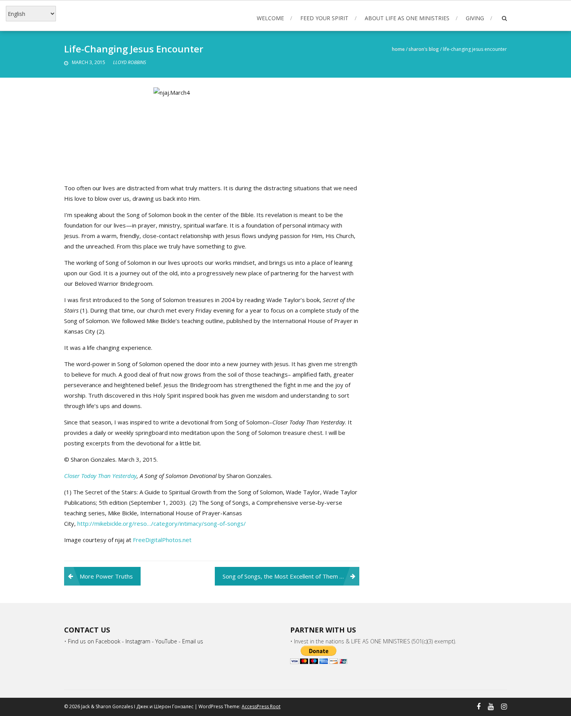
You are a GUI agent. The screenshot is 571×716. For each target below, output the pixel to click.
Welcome (270, 18)
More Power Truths (106, 576)
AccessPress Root (261, 706)
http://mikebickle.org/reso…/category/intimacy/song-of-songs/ (161, 523)
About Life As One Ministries (407, 18)
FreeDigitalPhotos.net (162, 540)
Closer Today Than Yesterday (100, 476)
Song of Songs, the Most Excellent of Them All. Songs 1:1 (291, 576)
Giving (475, 18)
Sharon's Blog (424, 49)
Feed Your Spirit (324, 18)
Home (398, 49)
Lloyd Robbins (129, 62)
